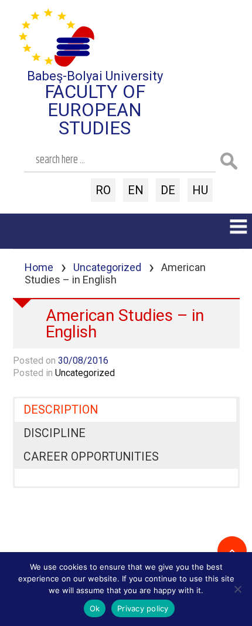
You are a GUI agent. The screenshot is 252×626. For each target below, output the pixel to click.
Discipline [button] (54, 433)
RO (103, 190)
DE (168, 190)
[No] (237, 589)
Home (39, 267)
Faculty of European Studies (95, 110)
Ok (95, 608)
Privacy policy (143, 608)
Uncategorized (107, 267)
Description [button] (60, 410)
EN (136, 190)
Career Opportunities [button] (91, 456)
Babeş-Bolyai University (95, 76)
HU (200, 190)
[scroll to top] (232, 551)
